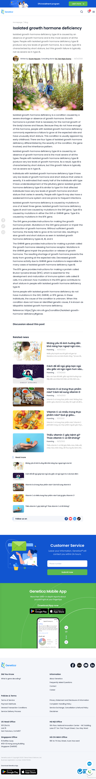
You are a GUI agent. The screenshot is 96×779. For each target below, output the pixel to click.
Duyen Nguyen (34, 59)
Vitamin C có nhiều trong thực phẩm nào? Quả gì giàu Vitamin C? (64, 413)
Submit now (67, 572)
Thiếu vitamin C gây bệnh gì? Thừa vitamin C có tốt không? (63, 436)
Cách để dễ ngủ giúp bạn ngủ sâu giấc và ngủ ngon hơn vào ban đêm (64, 368)
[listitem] (3, 220)
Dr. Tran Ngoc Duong (63, 59)
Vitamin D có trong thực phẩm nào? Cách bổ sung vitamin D (64, 390)
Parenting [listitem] (50, 350)
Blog (26, 22)
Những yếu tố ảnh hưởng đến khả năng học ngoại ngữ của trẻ (64, 345)
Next (66, 642)
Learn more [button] (76, 4)
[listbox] (89, 12)
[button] (89, 772)
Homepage (17, 22)
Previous (66, 627)
